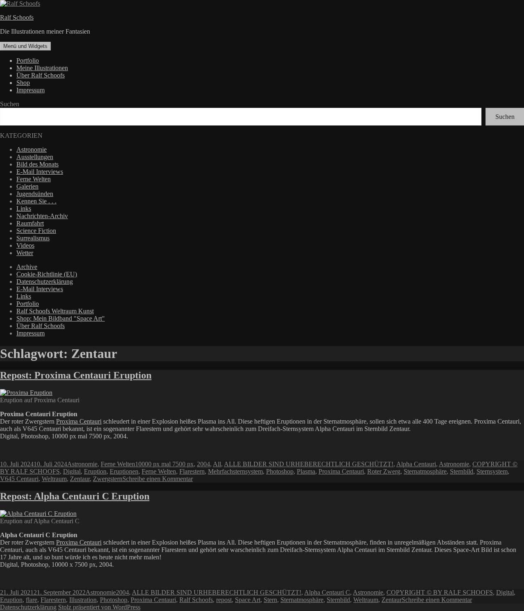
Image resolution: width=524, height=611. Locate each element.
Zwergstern (107, 478)
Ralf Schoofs (17, 17)
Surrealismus (33, 238)
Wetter (24, 252)
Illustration (83, 599)
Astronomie (31, 149)
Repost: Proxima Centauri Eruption (75, 375)
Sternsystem (492, 471)
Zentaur (80, 478)
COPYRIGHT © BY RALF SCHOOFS (439, 592)
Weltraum (54, 478)
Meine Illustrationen (42, 67)
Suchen (9, 103)
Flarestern (192, 471)
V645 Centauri (19, 478)
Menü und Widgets (25, 46)
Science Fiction (36, 230)
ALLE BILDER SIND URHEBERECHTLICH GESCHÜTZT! (308, 464)
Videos (25, 245)
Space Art (247, 599)
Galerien (27, 186)
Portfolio (27, 60)
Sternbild (461, 471)
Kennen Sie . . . (36, 201)
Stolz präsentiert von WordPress (99, 607)
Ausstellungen (34, 156)
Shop (23, 82)
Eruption (95, 471)
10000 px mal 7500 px (164, 464)
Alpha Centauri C (327, 592)
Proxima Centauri (79, 421)
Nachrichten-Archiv (42, 215)
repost (224, 599)
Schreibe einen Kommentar (157, 478)
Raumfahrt (30, 223)
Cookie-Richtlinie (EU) (46, 274)
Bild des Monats (37, 164)
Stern (270, 599)
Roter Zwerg (383, 471)
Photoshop (280, 471)
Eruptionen (124, 471)
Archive (26, 266)
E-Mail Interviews (39, 171)
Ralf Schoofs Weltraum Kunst (55, 311)
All (217, 464)
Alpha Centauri (416, 464)
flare (31, 599)
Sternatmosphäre (425, 471)
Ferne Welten (33, 179)
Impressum (30, 90)
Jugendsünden (34, 193)
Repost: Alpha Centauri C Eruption (74, 496)
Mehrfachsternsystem (235, 471)
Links (23, 208)
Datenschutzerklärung (44, 281)
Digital (72, 471)
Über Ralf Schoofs (40, 75)
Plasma (306, 471)
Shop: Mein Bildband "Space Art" (60, 318)
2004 (203, 464)
